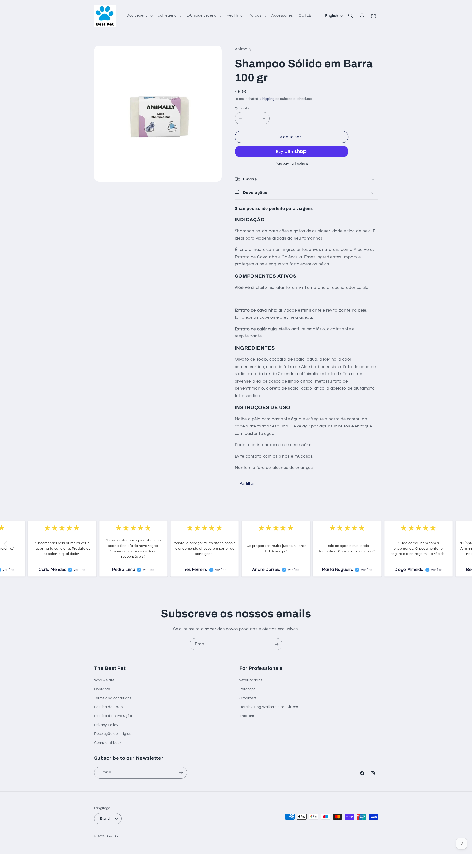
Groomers (248, 698)
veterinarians (250, 680)
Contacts (102, 689)
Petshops (247, 689)
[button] (139, 16)
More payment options (292, 163)
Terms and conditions (113, 698)
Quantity (242, 108)
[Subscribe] (276, 644)
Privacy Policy (106, 725)
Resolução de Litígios (112, 734)
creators (246, 716)
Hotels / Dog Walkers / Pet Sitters (268, 707)
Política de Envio (108, 707)
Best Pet (113, 836)
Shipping (267, 99)
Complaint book (108, 742)
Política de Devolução (113, 716)
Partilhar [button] (247, 483)
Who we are (104, 680)
